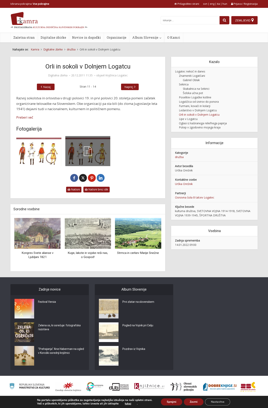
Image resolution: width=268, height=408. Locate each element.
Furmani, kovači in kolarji (194, 106)
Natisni (75, 189)
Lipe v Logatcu (188, 119)
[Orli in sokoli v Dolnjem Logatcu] (38, 151)
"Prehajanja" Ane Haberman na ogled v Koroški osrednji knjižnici (61, 350)
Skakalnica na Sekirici (196, 89)
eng (212, 3)
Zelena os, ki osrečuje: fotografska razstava (59, 327)
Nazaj (47, 87)
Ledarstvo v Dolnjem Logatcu (198, 110)
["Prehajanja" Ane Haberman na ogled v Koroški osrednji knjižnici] (24, 356)
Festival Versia (47, 301)
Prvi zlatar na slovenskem (138, 301)
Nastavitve (217, 402)
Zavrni (194, 402)
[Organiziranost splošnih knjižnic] (68, 387)
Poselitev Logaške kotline (195, 97)
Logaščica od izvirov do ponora (199, 101)
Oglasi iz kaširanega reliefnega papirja (203, 123)
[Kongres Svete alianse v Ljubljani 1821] (37, 233)
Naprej (128, 87)
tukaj (128, 403)
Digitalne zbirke (53, 37)
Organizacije (116, 37)
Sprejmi (171, 402)
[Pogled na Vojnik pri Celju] (109, 332)
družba (179, 157)
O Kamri (173, 37)
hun (224, 3)
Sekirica (184, 84)
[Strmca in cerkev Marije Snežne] (138, 233)
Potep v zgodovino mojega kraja (200, 127)
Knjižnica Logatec (116, 75)
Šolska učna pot (193, 93)
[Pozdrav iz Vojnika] (109, 356)
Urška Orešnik (184, 184)
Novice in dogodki (86, 37)
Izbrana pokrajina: (29, 3)
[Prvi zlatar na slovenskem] (109, 308)
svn (205, 3)
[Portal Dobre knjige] (219, 387)
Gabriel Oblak (191, 80)
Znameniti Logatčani (192, 76)
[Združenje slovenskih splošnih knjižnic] (149, 387)
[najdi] (224, 20)
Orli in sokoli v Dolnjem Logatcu (199, 114)
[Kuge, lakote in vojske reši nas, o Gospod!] (88, 233)
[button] (151, 243)
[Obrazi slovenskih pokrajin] (184, 387)
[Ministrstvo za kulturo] (29, 386)
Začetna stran (24, 37)
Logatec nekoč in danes (190, 71)
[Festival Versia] (24, 308)
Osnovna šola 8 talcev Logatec (194, 197)
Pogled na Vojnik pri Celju (137, 325)
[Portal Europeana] (95, 387)
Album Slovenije (145, 37)
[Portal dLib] (119, 387)
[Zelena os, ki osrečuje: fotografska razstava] (24, 332)
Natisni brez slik (98, 189)
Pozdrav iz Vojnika (133, 348)
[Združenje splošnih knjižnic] (248, 387)
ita (218, 3)
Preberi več (24, 117)
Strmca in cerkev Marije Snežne (138, 253)
